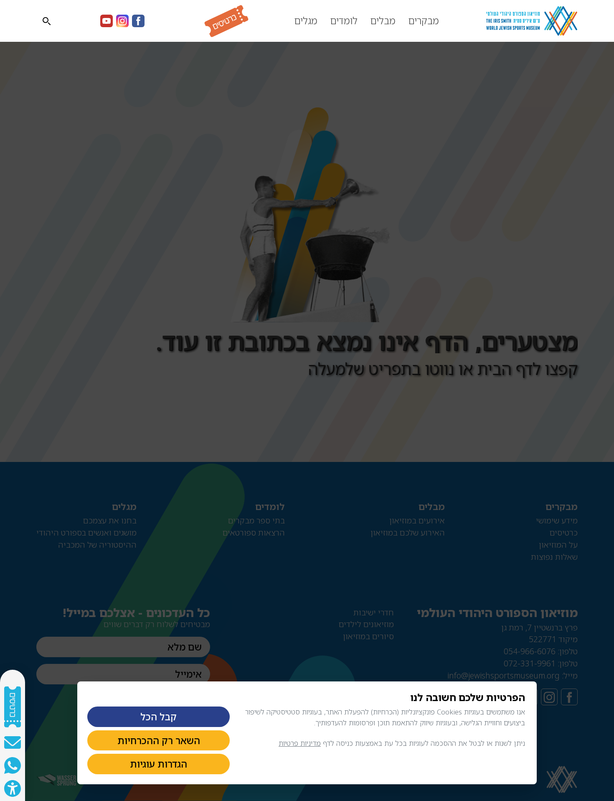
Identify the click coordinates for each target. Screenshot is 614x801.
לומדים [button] (344, 20)
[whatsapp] (12, 765)
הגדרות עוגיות (158, 763)
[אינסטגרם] (122, 21)
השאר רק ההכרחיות (158, 740)
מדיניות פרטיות (300, 743)
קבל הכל (158, 716)
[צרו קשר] (12, 742)
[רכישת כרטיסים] (216, 21)
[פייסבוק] (138, 21)
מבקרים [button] (423, 20)
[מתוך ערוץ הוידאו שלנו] (106, 21)
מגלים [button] (305, 20)
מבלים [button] (383, 20)
